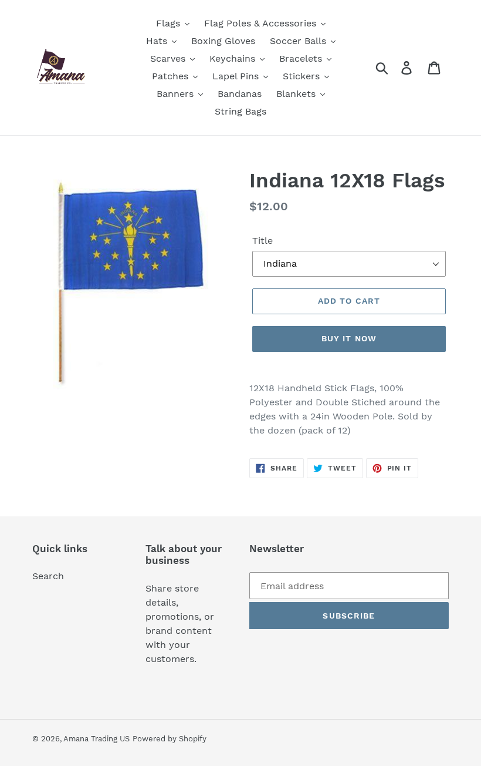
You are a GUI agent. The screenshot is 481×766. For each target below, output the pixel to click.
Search (48, 576)
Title (262, 240)
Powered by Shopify (169, 738)
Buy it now (349, 338)
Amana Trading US (96, 738)
